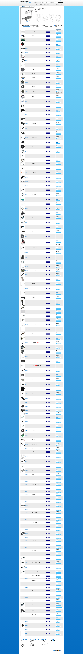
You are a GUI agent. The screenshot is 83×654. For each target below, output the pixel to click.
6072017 (26, 96)
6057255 (26, 185)
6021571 (26, 172)
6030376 (26, 163)
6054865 (26, 494)
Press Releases (44, 642)
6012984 (26, 56)
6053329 (26, 505)
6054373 (26, 435)
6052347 (26, 413)
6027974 (26, 370)
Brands (41, 4)
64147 (26, 101)
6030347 (26, 199)
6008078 (26, 633)
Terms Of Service (44, 644)
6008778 (26, 91)
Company (43, 640)
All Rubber (42, 26)
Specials (22, 645)
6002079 (26, 142)
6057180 (26, 177)
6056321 (26, 519)
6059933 (26, 610)
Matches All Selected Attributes (58, 25)
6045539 (26, 550)
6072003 (26, 73)
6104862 (26, 621)
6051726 (26, 470)
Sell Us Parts (32, 644)
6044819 (26, 52)
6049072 (26, 329)
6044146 (26, 338)
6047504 (26, 393)
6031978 (26, 398)
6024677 (26, 60)
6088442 (26, 270)
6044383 (26, 375)
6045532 (26, 547)
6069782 (26, 607)
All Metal (33, 26)
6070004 (26, 578)
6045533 (26, 361)
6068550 (26, 481)
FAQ (31, 642)
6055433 (26, 533)
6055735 (26, 614)
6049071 (26, 365)
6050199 (26, 509)
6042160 (26, 77)
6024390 (26, 288)
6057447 (26, 86)
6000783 (26, 342)
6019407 (26, 114)
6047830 (26, 430)
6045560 (26, 110)
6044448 (26, 208)
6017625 (26, 274)
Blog (22, 646)
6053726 (26, 448)
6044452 (26, 474)
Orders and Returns (56, 4)
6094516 (26, 213)
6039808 (26, 48)
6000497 (26, 252)
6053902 (26, 625)
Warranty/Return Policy (45, 643)
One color (55, 26)
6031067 (26, 222)
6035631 (26, 384)
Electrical (47, 26)
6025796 (26, 283)
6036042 (26, 156)
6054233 (26, 537)
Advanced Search (23, 642)
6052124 (26, 522)
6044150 (26, 421)
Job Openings (43, 641)
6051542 (26, 484)
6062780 (26, 444)
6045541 (26, 461)
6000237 (26, 160)
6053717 (26, 567)
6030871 (26, 217)
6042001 (26, 231)
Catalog (49, 4)
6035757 (26, 402)
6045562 (26, 236)
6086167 (26, 303)
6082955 (26, 347)
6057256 (26, 580)
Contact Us (32, 645)
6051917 (26, 491)
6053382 (26, 410)
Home (37, 4)
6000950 (26, 266)
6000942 (26, 324)
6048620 (26, 242)
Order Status (32, 640)
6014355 (26, 123)
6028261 (26, 194)
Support (31, 641)
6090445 (26, 297)
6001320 (26, 279)
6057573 (26, 379)
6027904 (26, 293)
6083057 (26, 604)
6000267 (26, 151)
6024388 (26, 629)
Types (45, 4)
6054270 (26, 540)
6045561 (26, 257)
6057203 (26, 456)
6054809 (26, 587)
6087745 (26, 512)
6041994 (26, 600)
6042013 (26, 417)
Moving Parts (51, 26)
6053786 (26, 590)
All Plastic (37, 26)
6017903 (26, 597)
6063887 (26, 356)
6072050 (26, 137)
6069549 (26, 65)
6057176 (26, 82)
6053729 (26, 562)
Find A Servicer (32, 643)
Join (21, 641)
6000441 (26, 69)
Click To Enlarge (27, 21)
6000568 (26, 406)
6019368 (26, 44)
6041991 (26, 128)
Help (61, 4)
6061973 (26, 618)
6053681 (26, 501)
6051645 (26, 529)
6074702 (26, 181)
